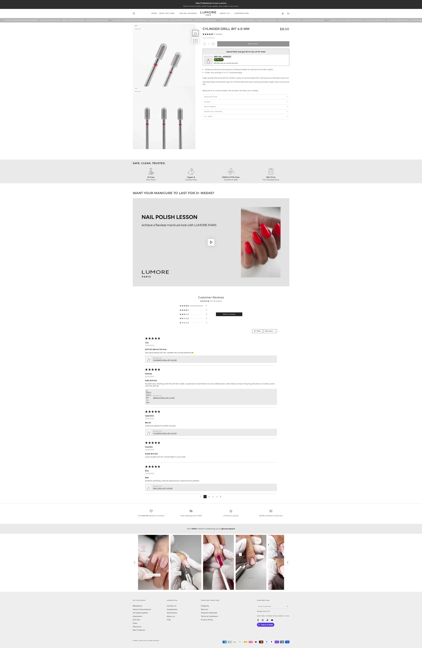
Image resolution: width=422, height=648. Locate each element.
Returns (204, 609)
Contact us (171, 606)
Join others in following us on (211, 529)
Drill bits (136, 620)
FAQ (169, 620)
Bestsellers (137, 606)
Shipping (205, 606)
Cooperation (172, 609)
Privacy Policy (207, 620)
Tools (135, 623)
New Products (139, 630)
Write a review (229, 314)
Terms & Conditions (209, 616)
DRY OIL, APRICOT (222, 57)
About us (171, 616)
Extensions (137, 616)
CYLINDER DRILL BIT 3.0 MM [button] (165, 360)
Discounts (137, 627)
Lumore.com (142, 640)
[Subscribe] (288, 606)
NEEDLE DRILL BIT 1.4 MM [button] (164, 398)
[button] (133, 13)
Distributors (172, 613)
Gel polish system (140, 613)
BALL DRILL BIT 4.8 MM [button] (163, 488)
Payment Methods (209, 613)
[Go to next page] (221, 496)
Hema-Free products (142, 609)
